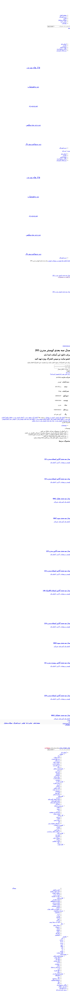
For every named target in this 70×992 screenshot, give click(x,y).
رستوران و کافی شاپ (53, 909)
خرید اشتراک (17, 723)
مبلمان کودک (56, 893)
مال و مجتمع (56, 978)
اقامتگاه (57, 975)
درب (58, 914)
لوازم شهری (56, 899)
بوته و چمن (57, 820)
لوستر (49, 260)
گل (59, 822)
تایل (62, 948)
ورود (68, 151)
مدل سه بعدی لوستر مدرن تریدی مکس (43, 420)
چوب (61, 944)
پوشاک (14, 888)
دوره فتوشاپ (33, 86)
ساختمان (57, 912)
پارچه (61, 941)
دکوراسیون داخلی (58, 768)
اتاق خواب (60, 844)
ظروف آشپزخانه (55, 802)
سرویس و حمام (58, 805)
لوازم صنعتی (56, 904)
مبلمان (61, 754)
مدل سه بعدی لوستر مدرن (62, 420)
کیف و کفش (56, 890)
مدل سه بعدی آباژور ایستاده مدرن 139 (57, 695)
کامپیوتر (57, 836)
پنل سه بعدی (56, 789)
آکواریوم (57, 793)
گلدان (58, 818)
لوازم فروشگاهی (55, 901)
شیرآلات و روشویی (54, 812)
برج (59, 977)
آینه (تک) (57, 772)
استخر (58, 930)
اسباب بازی (56, 894)
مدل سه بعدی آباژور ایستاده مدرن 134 (57, 623)
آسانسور (57, 935)
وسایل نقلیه (56, 925)
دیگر (58, 767)
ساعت (58, 786)
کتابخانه (57, 775)
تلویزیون (57, 834)
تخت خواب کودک (55, 891)
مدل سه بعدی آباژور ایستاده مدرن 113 (57, 479)
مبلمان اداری (56, 764)
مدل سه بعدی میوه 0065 (61, 643)
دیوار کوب (57, 830)
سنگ (61, 946)
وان (59, 810)
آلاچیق (58, 917)
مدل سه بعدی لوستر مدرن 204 (61, 291)
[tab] (33, 425)
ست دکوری (56, 783)
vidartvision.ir (66, 346)
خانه (68, 260)
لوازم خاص (60, 898)
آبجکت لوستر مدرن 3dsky (16, 417)
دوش (58, 809)
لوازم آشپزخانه (55, 801)
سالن (58, 965)
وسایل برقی (56, 838)
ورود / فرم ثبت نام (61, 990)
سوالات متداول (8, 723)
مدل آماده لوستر (7, 419)
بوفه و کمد (57, 776)
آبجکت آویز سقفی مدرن (31, 417)
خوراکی (56, 502)
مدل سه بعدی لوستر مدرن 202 (61, 275)
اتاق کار (57, 959)
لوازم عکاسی (56, 841)
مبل (59, 755)
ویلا (59, 981)
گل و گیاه (60, 815)
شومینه (58, 780)
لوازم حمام (57, 814)
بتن (62, 949)
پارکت (58, 920)
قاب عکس (57, 788)
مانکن (58, 932)
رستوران (57, 964)
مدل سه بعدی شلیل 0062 (61, 498)
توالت (58, 807)
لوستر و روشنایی (56, 260)
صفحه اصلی (36, 723)
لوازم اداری (56, 778)
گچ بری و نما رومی (54, 922)
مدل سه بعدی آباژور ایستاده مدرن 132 (57, 571)
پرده (58, 770)
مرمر (61, 943)
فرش (58, 785)
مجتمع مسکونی (55, 980)
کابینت (58, 797)
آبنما (58, 919)
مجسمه (57, 791)
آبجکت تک (64, 260)
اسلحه (58, 907)
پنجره (58, 915)
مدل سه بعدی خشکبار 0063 (60, 715)
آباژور (58, 462)
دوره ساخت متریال (33, 144)
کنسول (58, 773)
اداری (58, 962)
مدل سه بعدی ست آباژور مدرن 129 (58, 551)
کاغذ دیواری (60, 952)
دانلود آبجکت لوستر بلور (57, 419)
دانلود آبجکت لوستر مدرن (43, 419)
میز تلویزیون (56, 765)
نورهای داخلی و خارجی (53, 831)
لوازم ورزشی (56, 902)
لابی (59, 969)
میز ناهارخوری (56, 759)
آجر (62, 938)
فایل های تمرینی (33, 67)
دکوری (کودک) (56, 896)
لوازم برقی (60, 833)
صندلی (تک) (56, 762)
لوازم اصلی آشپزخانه (54, 799)
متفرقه (58, 933)
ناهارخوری (57, 970)
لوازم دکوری (59, 781)
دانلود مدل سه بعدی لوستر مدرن (25, 419)
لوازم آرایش (56, 794)
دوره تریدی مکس (33, 125)
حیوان (58, 928)
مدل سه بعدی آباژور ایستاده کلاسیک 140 (56, 590)
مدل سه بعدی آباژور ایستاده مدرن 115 (57, 459)
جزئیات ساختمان (58, 911)
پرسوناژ (57, 927)
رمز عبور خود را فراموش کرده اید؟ (60, 374)
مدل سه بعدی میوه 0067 (61, 518)
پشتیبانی (67, 724)
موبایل (58, 839)
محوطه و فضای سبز (54, 823)
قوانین (23, 723)
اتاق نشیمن (57, 961)
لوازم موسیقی (56, 906)
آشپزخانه (61, 502)
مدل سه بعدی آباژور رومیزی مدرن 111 (57, 663)
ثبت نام (64, 151)
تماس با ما (29, 723)
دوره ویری (33, 105)
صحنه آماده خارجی (58, 973)
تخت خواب (57, 757)
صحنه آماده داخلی (58, 956)
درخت (58, 817)
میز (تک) (57, 760)
